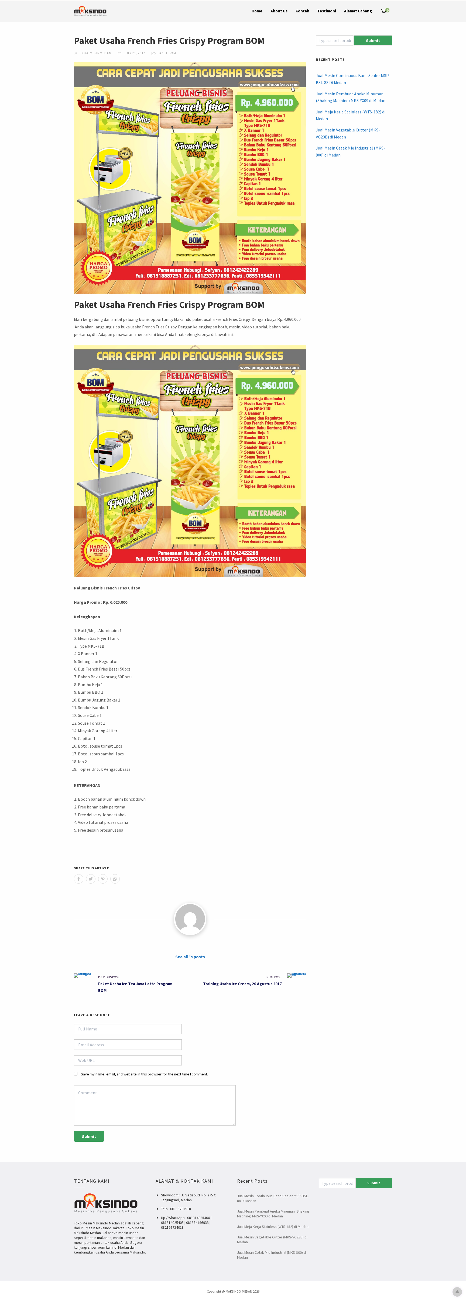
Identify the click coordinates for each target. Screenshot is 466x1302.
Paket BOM (167, 53)
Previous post (109, 977)
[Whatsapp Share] (115, 879)
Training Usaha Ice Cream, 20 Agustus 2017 (242, 983)
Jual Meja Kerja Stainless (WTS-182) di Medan (350, 115)
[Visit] (190, 919)
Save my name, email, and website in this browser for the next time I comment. (144, 1074)
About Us (278, 10)
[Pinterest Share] (103, 879)
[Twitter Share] (90, 879)
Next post (274, 977)
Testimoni (326, 10)
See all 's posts (190, 956)
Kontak (302, 10)
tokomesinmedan (95, 53)
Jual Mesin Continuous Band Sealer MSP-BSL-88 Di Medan (353, 79)
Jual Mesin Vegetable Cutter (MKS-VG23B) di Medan (348, 133)
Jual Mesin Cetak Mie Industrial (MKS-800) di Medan (350, 151)
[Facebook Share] (78, 879)
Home (257, 10)
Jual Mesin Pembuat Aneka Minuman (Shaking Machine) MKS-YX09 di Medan (350, 97)
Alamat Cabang (358, 10)
